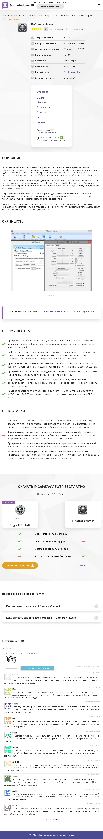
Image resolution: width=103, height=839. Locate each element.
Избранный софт (50, 6)
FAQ (39, 117)
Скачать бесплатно (18, 565)
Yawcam (75, 311)
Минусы (41, 102)
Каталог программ (44, 3)
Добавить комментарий (37, 668)
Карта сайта (63, 3)
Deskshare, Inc (72, 72)
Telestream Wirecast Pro (55, 311)
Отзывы (41, 122)
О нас (71, 835)
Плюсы (41, 96)
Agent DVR (88, 311)
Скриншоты (43, 107)
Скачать (41, 112)
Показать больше (51, 819)
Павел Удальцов (46, 132)
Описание (42, 91)
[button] (49, 295)
